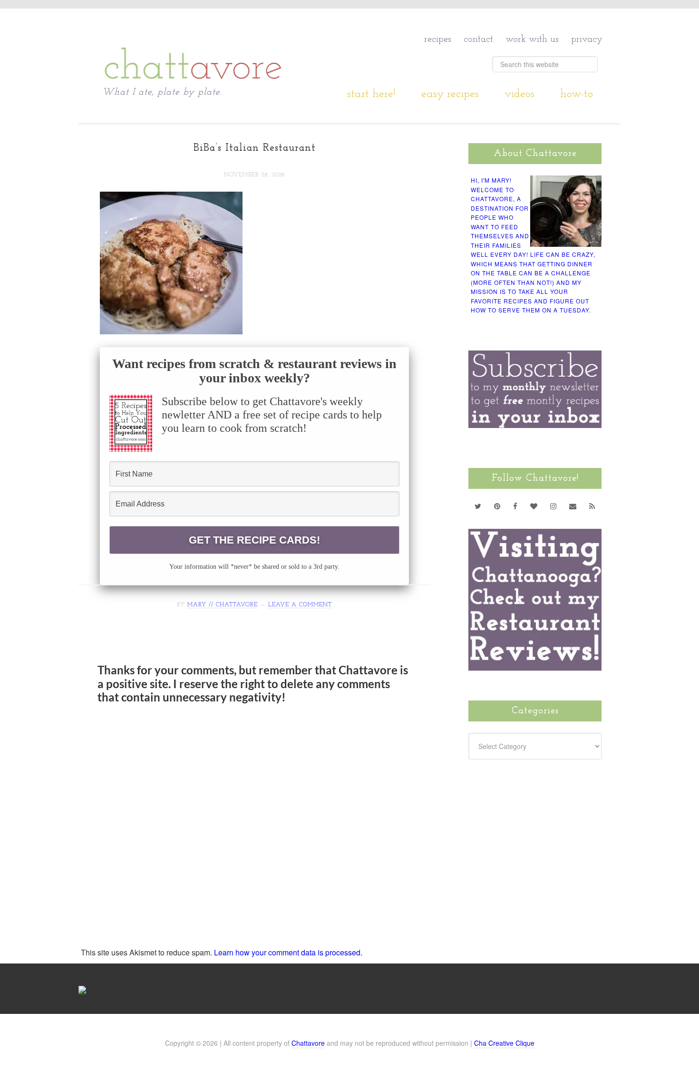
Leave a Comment (300, 605)
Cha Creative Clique (504, 1043)
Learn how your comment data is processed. (288, 952)
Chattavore (193, 47)
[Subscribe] (592, 506)
